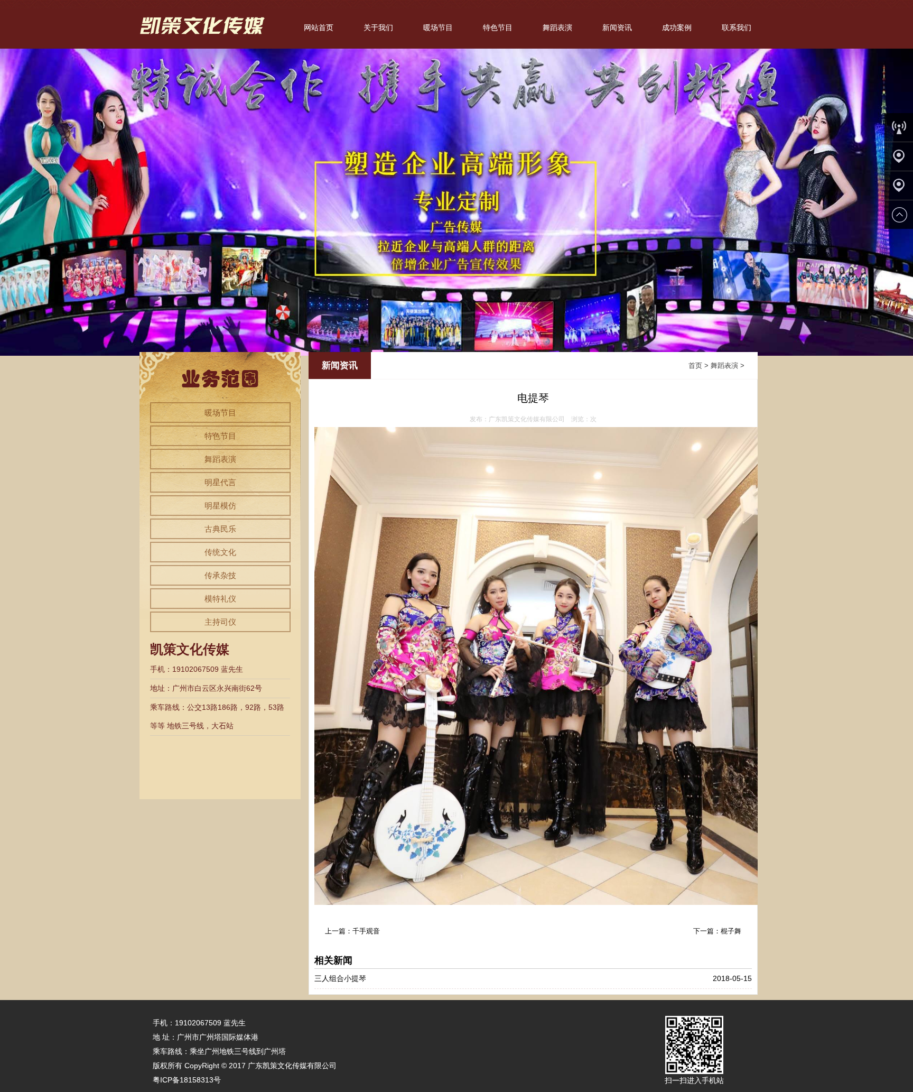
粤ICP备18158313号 (187, 1080)
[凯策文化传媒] (204, 42)
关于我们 (378, 27)
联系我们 (736, 27)
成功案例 (677, 27)
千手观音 (366, 931)
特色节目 (498, 27)
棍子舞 (731, 931)
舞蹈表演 (557, 27)
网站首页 (318, 27)
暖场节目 (438, 27)
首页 (695, 365)
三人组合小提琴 (340, 978)
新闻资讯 (617, 27)
